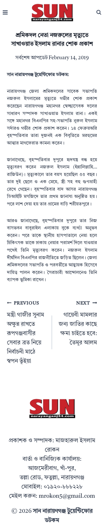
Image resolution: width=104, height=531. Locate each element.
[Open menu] (5, 12)
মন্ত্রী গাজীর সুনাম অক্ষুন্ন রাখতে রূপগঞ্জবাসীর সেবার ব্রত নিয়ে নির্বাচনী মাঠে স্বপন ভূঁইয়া (25, 332)
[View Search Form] (99, 12)
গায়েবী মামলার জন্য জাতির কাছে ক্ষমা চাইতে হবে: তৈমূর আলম (78, 323)
